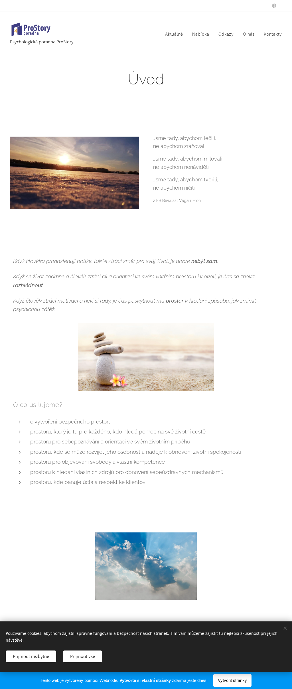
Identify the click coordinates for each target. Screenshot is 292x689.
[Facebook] (274, 6)
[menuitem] (176, 34)
